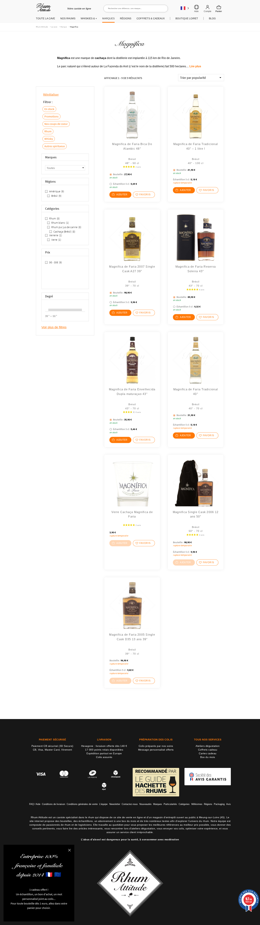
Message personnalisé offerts (156, 749)
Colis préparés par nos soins (156, 746)
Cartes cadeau (207, 753)
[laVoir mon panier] (218, 9)
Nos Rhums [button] (67, 18)
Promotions (51, 116)
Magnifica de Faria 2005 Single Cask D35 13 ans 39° (132, 637)
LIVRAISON (104, 739)
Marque (63, 27)
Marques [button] (108, 18)
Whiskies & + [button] (89, 18)
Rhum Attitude (43, 8)
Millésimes (196, 804)
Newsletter (114, 804)
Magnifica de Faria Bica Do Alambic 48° (132, 146)
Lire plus (195, 66)
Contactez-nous (130, 804)
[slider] (46, 310)
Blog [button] (212, 18)
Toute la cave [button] (45, 18)
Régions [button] (125, 18)
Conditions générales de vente (82, 804)
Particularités (170, 804)
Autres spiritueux (54, 146)
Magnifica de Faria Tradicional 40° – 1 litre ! (195, 146)
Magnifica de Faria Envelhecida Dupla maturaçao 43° (132, 391)
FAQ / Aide (34, 804)
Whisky (48, 138)
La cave (54, 27)
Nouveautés (145, 804)
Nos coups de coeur (56, 124)
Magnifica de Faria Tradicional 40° (195, 391)
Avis (228, 804)
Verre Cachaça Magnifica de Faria (132, 514)
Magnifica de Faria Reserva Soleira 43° (195, 269)
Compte (207, 11)
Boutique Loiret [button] (186, 18)
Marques (157, 804)
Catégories (184, 804)
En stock (49, 109)
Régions (208, 804)
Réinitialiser (51, 94)
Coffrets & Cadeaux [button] (151, 18)
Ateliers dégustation (207, 746)
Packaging (219, 804)
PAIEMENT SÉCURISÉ (52, 739)
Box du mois (207, 757)
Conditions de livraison (53, 804)
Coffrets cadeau (207, 749)
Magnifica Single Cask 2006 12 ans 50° (195, 514)
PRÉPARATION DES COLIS (156, 739)
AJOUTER (121, 194)
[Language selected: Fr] (185, 8)
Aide (196, 11)
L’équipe (103, 804)
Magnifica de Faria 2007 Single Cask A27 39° (132, 269)
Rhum (47, 131)
